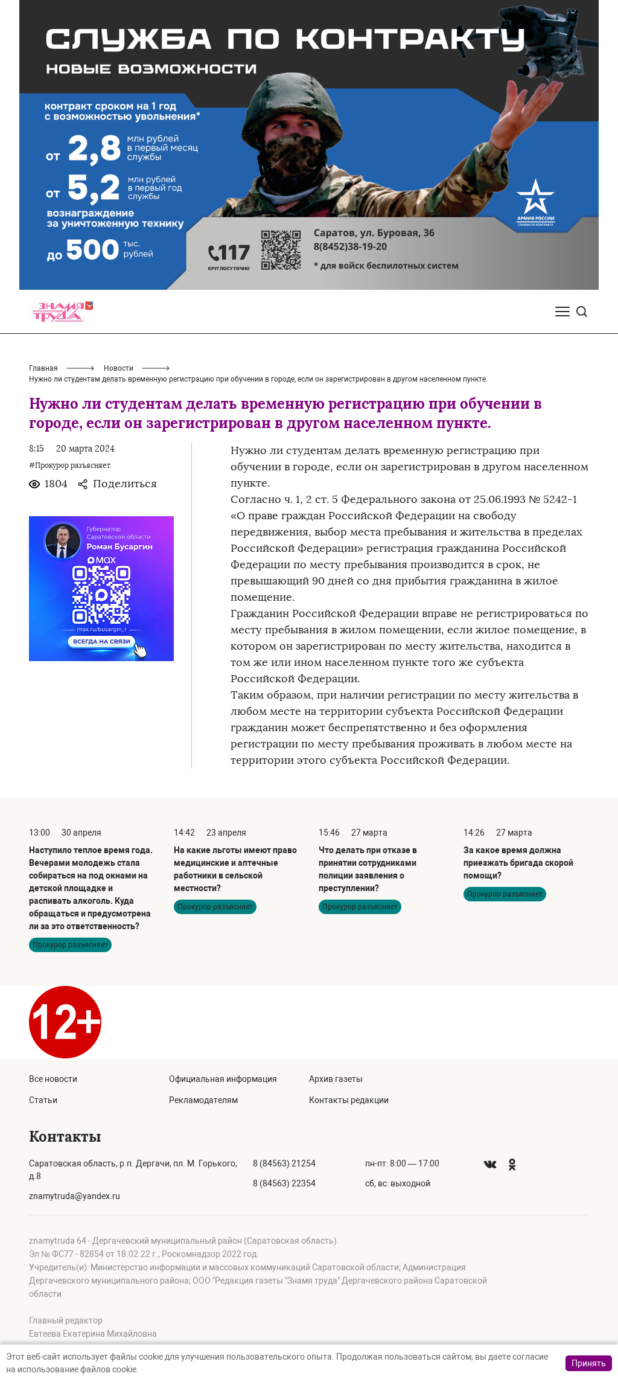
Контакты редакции (349, 1100)
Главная (43, 368)
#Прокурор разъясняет (69, 465)
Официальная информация (223, 1079)
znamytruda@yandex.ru (74, 1196)
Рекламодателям (203, 1100)
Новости (118, 368)
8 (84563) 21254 (284, 1163)
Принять (589, 1363)
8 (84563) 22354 (284, 1183)
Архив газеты (336, 1079)
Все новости (53, 1079)
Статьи (43, 1100)
